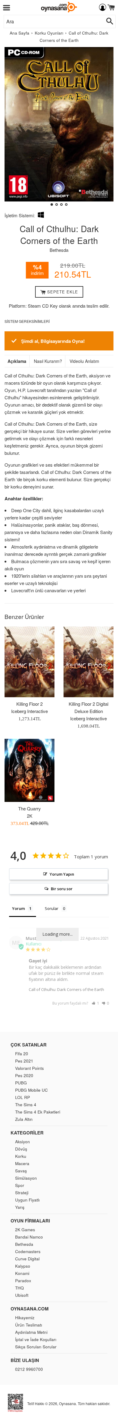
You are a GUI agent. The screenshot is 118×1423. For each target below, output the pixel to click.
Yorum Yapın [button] (62, 874)
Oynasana (67, 1403)
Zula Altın (24, 1119)
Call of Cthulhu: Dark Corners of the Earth (66, 989)
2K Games (25, 1229)
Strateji (21, 1192)
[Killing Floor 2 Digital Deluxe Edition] (88, 662)
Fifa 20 (21, 1053)
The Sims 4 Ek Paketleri (37, 1112)
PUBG (21, 1083)
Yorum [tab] (18, 908)
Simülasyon (26, 1178)
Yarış (20, 1207)
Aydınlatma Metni (31, 1332)
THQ (19, 1288)
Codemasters (28, 1251)
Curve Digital (27, 1259)
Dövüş (21, 1149)
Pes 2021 (24, 1061)
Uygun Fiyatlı (27, 1200)
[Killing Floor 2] (29, 662)
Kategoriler (27, 1132)
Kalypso (22, 1266)
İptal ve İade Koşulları (35, 1339)
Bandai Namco (29, 1237)
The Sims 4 (25, 1104)
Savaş (21, 1171)
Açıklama (17, 361)
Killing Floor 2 (29, 704)
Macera (22, 1163)
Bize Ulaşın (25, 1360)
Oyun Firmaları (30, 1220)
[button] (12, 129)
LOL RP (22, 1097)
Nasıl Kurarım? (48, 361)
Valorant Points (29, 1068)
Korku (20, 1156)
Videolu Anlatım (84, 361)
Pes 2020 (24, 1075)
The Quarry (29, 808)
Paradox (23, 1280)
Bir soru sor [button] (62, 888)
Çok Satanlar (29, 1044)
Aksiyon (22, 1141)
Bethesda (59, 250)
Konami (22, 1273)
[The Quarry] (29, 770)
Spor (19, 1185)
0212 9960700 (29, 1369)
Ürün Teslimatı (28, 1325)
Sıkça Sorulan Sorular (36, 1347)
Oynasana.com (30, 1308)
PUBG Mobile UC (31, 1090)
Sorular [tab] (51, 908)
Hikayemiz (24, 1317)
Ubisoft (21, 1295)
